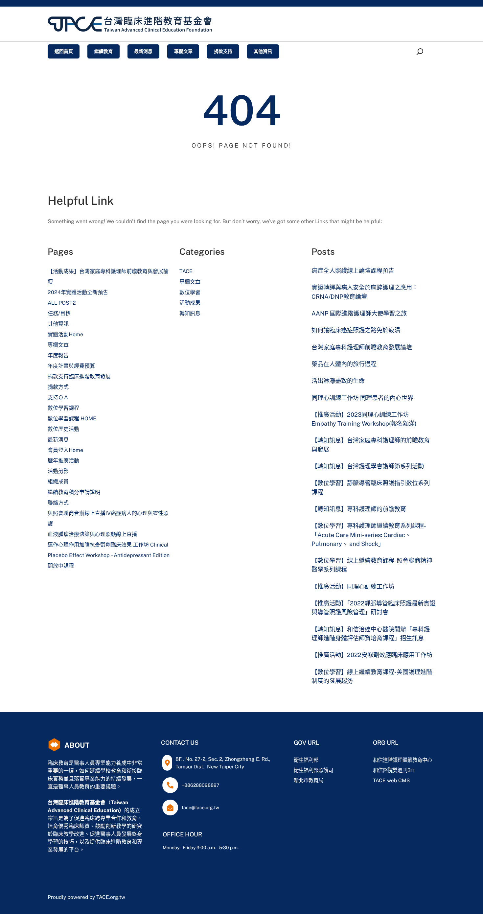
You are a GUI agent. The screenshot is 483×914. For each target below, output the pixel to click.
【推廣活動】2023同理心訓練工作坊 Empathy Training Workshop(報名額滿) (364, 419)
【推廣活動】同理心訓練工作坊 (352, 586)
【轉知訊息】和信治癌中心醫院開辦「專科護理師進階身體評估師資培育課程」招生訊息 (370, 634)
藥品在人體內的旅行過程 (344, 364)
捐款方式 (58, 387)
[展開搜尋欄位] (421, 51)
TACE (186, 271)
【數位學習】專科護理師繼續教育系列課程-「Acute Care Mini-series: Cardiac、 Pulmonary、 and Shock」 (368, 534)
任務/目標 (59, 313)
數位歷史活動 (63, 429)
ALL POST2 (62, 303)
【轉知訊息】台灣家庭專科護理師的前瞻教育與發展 (370, 445)
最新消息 (58, 439)
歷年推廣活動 (63, 460)
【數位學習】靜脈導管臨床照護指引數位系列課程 (370, 487)
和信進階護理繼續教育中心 (402, 760)
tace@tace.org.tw (200, 807)
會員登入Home (65, 450)
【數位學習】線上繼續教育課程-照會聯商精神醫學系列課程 (371, 565)
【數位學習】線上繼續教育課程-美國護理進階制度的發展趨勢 (371, 676)
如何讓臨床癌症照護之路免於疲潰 (355, 330)
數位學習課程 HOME (72, 418)
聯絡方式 (58, 503)
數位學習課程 (63, 408)
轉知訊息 (189, 313)
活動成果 (189, 303)
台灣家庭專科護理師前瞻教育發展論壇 (361, 347)
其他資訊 (58, 324)
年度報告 (58, 355)
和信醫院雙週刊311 (394, 770)
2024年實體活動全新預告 (78, 292)
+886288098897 (200, 785)
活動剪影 (58, 471)
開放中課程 (61, 566)
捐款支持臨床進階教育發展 (79, 376)
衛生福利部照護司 (313, 770)
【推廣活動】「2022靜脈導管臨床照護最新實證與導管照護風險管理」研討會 (373, 608)
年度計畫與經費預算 (71, 366)
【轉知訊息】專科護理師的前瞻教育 (358, 508)
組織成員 (58, 482)
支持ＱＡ (58, 397)
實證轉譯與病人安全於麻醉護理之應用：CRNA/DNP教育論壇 (364, 292)
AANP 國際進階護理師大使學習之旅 (359, 313)
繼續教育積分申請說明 (74, 492)
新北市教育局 (308, 780)
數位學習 (189, 292)
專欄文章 (58, 345)
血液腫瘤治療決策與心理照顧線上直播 (92, 534)
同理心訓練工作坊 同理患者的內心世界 (362, 397)
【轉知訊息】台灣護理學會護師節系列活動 (367, 466)
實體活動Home (65, 334)
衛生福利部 (306, 760)
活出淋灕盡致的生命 (338, 380)
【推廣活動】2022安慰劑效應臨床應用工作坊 (371, 654)
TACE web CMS (391, 780)
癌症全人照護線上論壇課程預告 (352, 270)
